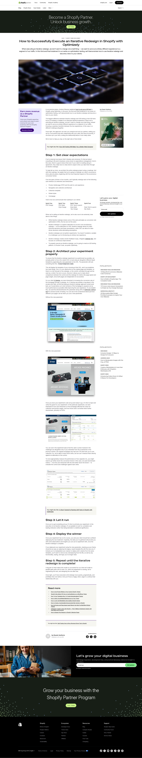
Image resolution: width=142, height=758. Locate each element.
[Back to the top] (20, 724)
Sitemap (69, 751)
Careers (42, 732)
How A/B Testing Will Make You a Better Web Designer (76, 147)
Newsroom (43, 738)
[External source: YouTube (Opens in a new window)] (108, 751)
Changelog (85, 741)
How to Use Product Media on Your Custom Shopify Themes (65, 591)
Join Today (71, 27)
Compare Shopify (87, 729)
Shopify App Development (108, 276)
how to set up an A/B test (83, 109)
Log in (111, 2)
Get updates (112, 214)
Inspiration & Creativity (107, 291)
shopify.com (103, 2)
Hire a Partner (107, 732)
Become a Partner (27, 130)
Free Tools (85, 738)
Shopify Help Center (109, 726)
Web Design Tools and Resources (110, 269)
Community (43, 2)
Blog (19, 8)
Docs (36, 2)
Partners (63, 735)
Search (120, 8)
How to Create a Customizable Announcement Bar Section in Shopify (68, 603)
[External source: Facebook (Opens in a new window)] (87, 636)
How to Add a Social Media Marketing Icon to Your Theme (65, 598)
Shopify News (27, 8)
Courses (85, 735)
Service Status (108, 735)
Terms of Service (42, 751)
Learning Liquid (105, 358)
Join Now (119, 2)
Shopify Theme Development (73, 38)
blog (63, 38)
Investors (42, 735)
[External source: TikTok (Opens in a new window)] (115, 751)
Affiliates (63, 738)
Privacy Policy (60, 751)
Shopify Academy (53, 2)
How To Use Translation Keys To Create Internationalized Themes (67, 596)
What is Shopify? (44, 726)
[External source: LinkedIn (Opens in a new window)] (95, 636)
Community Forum (109, 729)
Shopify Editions (44, 729)
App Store (64, 732)
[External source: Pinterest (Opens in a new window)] (122, 751)
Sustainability (43, 741)
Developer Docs (65, 726)
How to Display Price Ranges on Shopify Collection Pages (65, 612)
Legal (51, 751)
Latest (44, 8)
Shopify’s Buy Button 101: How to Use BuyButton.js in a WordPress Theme (69, 594)
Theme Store (64, 729)
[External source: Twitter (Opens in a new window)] (91, 636)
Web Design (104, 351)
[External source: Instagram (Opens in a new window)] (111, 751)
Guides (84, 732)
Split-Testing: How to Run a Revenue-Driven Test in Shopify (72, 623)
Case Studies (36, 8)
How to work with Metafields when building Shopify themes (65, 600)
